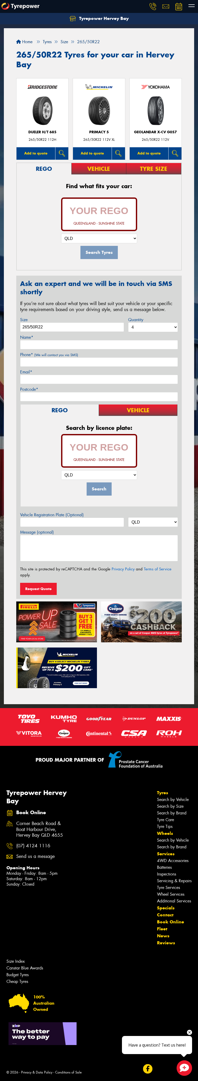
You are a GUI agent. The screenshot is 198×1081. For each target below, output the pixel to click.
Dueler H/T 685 (42, 132)
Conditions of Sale (68, 1072)
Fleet (162, 929)
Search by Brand (171, 813)
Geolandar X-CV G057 (155, 132)
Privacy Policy (123, 569)
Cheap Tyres (17, 981)
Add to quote (35, 153)
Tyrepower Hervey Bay (103, 18)
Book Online (170, 922)
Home (26, 42)
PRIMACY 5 (99, 132)
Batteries (164, 867)
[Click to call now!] (153, 6)
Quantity (135, 319)
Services (166, 854)
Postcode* (29, 389)
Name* (26, 337)
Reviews (166, 943)
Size (24, 319)
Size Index (15, 961)
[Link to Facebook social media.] (147, 1069)
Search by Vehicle (173, 799)
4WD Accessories (172, 860)
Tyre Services (168, 887)
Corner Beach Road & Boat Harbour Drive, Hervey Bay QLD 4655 (39, 830)
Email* (26, 372)
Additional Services (174, 901)
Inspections (166, 874)
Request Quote (38, 588)
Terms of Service (157, 569)
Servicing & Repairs (174, 881)
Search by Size (170, 806)
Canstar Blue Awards (24, 968)
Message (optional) (37, 532)
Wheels (165, 833)
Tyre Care (165, 819)
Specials (166, 908)
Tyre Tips (164, 826)
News (163, 936)
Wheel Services (170, 894)
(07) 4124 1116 (33, 846)
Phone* (49, 354)
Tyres (162, 793)
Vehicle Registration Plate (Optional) (52, 515)
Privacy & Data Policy (36, 1072)
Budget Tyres (17, 974)
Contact (165, 915)
